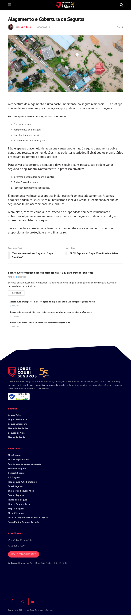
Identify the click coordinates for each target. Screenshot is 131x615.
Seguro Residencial (17, 419)
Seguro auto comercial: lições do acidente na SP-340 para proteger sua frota (50, 272)
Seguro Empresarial (18, 423)
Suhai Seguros (15, 486)
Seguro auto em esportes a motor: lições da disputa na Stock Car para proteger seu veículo (52, 301)
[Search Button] (121, 5)
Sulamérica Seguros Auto (21, 490)
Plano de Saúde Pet (18, 428)
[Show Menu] (9, 5)
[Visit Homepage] (65, 5)
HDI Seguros (14, 477)
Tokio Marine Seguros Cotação (23, 522)
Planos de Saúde (16, 437)
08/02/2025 (42, 27)
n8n (13, 277)
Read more (17, 293)
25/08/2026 (22, 277)
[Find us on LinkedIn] (32, 601)
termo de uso (26, 385)
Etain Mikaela (24, 27)
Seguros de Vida (16, 432)
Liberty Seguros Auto (19, 504)
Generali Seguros (17, 472)
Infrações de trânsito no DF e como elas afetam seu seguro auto (40, 322)
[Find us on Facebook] (12, 601)
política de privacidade (49, 385)
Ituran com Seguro (17, 499)
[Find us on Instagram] (22, 601)
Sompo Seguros (16, 495)
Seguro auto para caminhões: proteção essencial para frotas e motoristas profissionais (51, 312)
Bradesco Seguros (17, 468)
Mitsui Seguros (16, 513)
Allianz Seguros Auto (18, 459)
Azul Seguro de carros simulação (24, 463)
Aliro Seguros (15, 455)
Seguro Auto (14, 414)
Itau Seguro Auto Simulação (22, 481)
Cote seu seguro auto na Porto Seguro (28, 517)
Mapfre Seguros (16, 508)
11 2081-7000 (17, 545)
